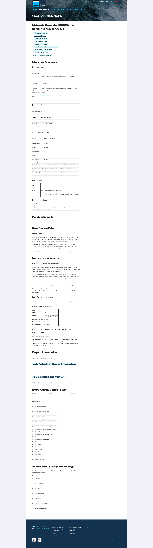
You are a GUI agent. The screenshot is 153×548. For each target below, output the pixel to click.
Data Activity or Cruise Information (46, 47)
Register (107, 1)
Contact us (102, 1)
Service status (117, 1)
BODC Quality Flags (41, 52)
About (77, 9)
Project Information (41, 44)
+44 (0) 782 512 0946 (40, 526)
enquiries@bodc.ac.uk (42, 528)
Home (35, 9)
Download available (46, 95)
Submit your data (58, 9)
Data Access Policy (41, 38)
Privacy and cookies (90, 529)
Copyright (88, 526)
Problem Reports (40, 36)
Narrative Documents (41, 41)
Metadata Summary (41, 33)
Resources (69, 9)
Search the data (44, 9)
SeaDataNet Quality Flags (43, 55)
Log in (112, 1)
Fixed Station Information (43, 50)
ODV (60, 95)
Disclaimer (88, 527)
